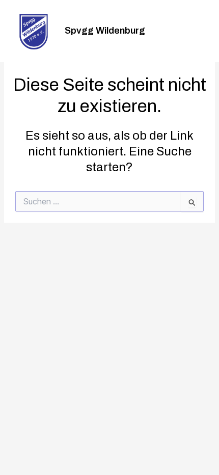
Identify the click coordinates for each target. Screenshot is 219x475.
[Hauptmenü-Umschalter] (197, 31)
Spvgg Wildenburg (105, 30)
